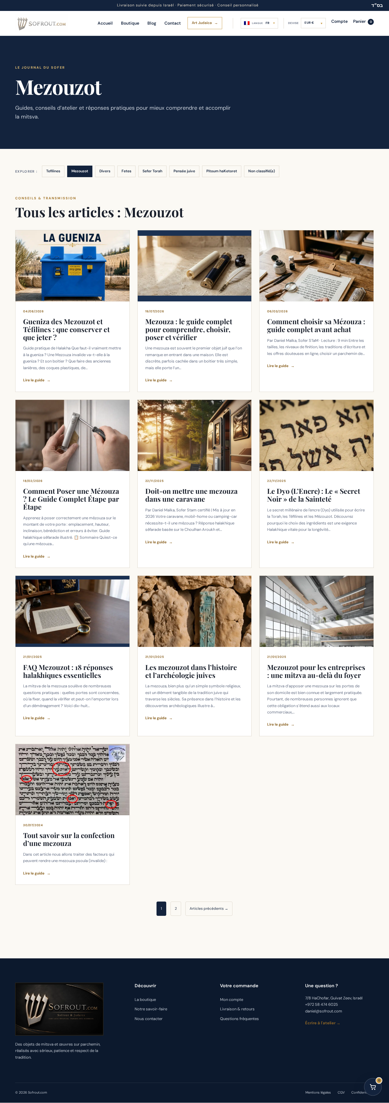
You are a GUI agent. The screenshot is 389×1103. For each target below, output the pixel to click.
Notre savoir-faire (151, 1009)
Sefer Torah (152, 171)
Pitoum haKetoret (221, 171)
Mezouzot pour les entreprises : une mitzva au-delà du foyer (316, 671)
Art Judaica (205, 22)
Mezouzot (79, 171)
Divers (104, 171)
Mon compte (231, 999)
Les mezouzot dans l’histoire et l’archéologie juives (191, 671)
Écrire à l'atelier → (322, 1023)
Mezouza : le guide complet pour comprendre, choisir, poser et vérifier (188, 329)
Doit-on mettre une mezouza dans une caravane (191, 494)
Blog (151, 23)
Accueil (105, 23)
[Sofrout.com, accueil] (41, 23)
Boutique (130, 23)
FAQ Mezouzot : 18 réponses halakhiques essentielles (68, 671)
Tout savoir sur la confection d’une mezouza (69, 839)
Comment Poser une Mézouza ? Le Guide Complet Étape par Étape (71, 498)
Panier (362, 21)
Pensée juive (184, 171)
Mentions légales (318, 1093)
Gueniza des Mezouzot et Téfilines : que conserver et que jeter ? (66, 329)
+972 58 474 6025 (321, 1004)
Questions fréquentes (239, 1018)
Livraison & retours (237, 1009)
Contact (172, 23)
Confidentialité (362, 1093)
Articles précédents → (209, 908)
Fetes (126, 171)
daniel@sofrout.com (323, 1011)
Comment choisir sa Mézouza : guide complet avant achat (316, 325)
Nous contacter (149, 1018)
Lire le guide (36, 380)
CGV (341, 1093)
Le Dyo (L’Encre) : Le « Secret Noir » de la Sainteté (313, 494)
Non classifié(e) (261, 171)
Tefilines (53, 171)
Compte (339, 21)
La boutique (145, 999)
